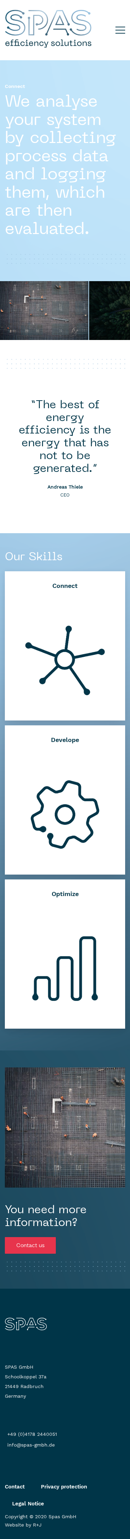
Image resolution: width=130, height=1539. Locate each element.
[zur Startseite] (26, 1324)
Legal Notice (28, 1504)
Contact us (30, 1245)
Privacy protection (64, 1487)
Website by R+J (23, 1525)
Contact (15, 1487)
